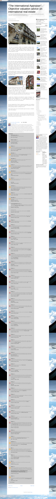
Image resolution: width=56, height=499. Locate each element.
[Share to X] (24, 122)
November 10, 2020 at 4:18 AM (15, 371)
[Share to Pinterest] (26, 122)
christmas (21, 243)
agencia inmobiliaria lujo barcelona (15, 189)
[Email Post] (21, 122)
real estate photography (24, 444)
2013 (37, 129)
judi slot (15, 348)
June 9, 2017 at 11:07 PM (14, 143)
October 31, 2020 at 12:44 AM (15, 318)
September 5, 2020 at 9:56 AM (15, 207)
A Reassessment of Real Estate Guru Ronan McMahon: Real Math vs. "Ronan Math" (43, 35)
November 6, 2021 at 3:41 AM (15, 473)
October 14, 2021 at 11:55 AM (15, 458)
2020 (37, 106)
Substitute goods (30, 360)
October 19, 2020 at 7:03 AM (14, 272)
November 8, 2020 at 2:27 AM (15, 361)
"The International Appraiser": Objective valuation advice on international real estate (25, 8)
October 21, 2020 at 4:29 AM (14, 283)
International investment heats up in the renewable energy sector (43, 84)
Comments (38, 154)
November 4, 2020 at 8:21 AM (15, 337)
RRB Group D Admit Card (25, 412)
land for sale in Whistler (14, 161)
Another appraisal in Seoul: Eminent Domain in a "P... (42, 120)
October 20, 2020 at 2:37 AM (14, 278)
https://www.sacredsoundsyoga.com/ (15, 432)
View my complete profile (39, 151)
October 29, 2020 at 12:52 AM (15, 308)
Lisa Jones (12, 185)
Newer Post (10, 485)
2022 (37, 104)
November (39, 110)
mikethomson (13, 441)
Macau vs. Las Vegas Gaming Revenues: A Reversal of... (41, 117)
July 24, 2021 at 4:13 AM (14, 452)
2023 (37, 103)
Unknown (12, 192)
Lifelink (12, 436)
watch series (28, 216)
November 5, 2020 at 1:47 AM (15, 349)
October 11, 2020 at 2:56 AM (14, 265)
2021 (37, 105)
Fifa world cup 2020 (26, 330)
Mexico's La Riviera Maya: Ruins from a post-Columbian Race (43, 48)
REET (20, 336)
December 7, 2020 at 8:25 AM (15, 427)
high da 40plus (29, 232)
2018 (37, 108)
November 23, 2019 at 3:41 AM (15, 201)
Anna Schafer (13, 158)
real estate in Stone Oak (14, 142)
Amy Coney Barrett (21, 307)
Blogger (31, 492)
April (38, 121)
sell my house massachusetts (16, 167)
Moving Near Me (30, 451)
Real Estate (12, 182)
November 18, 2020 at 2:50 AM (15, 397)
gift (27, 282)
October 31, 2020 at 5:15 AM (14, 325)
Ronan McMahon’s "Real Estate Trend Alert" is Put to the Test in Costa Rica (43, 42)
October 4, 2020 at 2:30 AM (14, 239)
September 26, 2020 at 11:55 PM (15, 228)
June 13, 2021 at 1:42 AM (14, 445)
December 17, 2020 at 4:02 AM (15, 433)
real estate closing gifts (16, 227)
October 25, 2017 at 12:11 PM (15, 168)
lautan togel (12, 384)
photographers (13, 264)
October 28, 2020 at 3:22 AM (14, 302)
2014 (37, 128)
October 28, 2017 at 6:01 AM (14, 175)
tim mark (12, 164)
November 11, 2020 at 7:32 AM (15, 379)
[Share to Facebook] (25, 122)
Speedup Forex (24, 390)
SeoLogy (12, 214)
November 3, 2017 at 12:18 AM (15, 190)
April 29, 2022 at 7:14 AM (14, 480)
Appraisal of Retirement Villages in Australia (43, 77)
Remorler (12, 466)
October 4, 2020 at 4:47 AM (14, 244)
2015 (37, 127)
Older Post (32, 485)
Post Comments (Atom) (15, 487)
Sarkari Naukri (13, 301)
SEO (11, 461)
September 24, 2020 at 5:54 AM (15, 217)
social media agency (15, 257)
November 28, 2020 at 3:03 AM (15, 413)
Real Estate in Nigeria (16, 457)
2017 (37, 109)
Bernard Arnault (16, 317)
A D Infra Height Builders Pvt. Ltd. (15, 203)
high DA (14, 378)
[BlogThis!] (23, 122)
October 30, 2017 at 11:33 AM (15, 183)
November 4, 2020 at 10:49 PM (15, 343)
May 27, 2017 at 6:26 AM (14, 137)
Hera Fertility (12, 197)
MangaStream (16, 324)
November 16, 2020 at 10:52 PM (15, 391)
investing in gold (19, 149)
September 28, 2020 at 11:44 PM (15, 233)
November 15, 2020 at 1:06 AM (15, 385)
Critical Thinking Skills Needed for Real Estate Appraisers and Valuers (43, 72)
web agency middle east (17, 342)
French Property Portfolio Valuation (41, 118)
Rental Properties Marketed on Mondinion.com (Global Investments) (43, 53)
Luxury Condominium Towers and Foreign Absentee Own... (41, 115)
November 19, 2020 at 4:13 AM (15, 402)
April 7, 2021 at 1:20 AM (14, 439)
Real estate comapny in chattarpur (19, 205)
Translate (42, 22)
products (27, 401)
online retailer (30, 271)
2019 (37, 107)
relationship (16, 370)
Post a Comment (12, 482)
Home (21, 485)
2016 (37, 126)
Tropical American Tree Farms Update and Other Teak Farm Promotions (43, 29)
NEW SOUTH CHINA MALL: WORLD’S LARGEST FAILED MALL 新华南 (43, 60)
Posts (38, 153)
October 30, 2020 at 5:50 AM (14, 313)
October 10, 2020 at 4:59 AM (14, 258)
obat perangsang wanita (14, 135)
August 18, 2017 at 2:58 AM (14, 150)
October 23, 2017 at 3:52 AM (14, 162)
